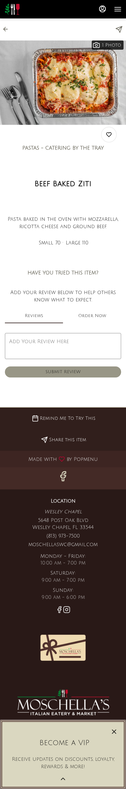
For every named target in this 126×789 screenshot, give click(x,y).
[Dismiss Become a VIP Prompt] (114, 731)
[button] (7, 29)
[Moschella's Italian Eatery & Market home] (32, 9)
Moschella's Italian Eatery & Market (63, 702)
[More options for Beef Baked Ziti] (109, 134)
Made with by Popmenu (51, 459)
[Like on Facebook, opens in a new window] (63, 478)
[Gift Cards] (63, 647)
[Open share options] (119, 29)
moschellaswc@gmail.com (63, 544)
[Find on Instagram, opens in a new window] (66, 611)
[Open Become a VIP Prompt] (63, 779)
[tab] (34, 315)
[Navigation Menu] (117, 9)
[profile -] (102, 9)
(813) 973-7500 (63, 536)
